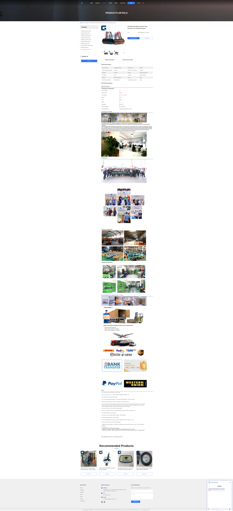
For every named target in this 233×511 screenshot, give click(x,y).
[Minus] (230, 482)
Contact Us (122, 3)
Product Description (127, 59)
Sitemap (90, 509)
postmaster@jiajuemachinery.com (109, 498)
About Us (97, 3)
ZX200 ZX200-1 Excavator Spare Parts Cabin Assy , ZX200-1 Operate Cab (88, 469)
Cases (81, 498)
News (81, 496)
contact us (135, 501)
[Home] (81, 3)
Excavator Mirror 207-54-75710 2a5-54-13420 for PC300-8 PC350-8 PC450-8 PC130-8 (125, 469)
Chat (131, 3)
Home (91, 3)
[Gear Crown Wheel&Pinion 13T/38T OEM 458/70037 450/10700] (144, 459)
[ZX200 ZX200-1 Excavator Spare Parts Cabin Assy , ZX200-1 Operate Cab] (89, 459)
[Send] (230, 509)
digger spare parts (108, 436)
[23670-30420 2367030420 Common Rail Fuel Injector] (107, 459)
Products (104, 3)
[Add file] (209, 509)
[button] (82, 461)
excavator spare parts (117, 436)
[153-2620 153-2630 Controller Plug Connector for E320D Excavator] (113, 37)
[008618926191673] (104, 502)
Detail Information (109, 59)
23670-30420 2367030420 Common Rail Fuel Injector (107, 469)
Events (110, 3)
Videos (116, 3)
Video (81, 494)
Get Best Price (133, 38)
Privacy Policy (85, 509)
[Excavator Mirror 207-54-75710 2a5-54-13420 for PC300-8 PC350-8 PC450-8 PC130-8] (126, 459)
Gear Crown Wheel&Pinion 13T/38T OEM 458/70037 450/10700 (144, 469)
